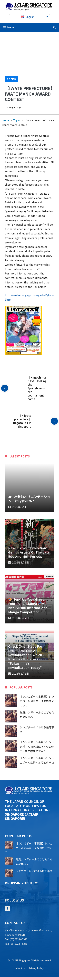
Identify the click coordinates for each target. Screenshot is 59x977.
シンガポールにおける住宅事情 (34, 871)
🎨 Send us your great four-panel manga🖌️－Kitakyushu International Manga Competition (28, 605)
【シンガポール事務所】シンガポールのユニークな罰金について (37, 701)
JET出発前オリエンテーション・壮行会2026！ (29, 498)
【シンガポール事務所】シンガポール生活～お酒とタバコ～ (37, 762)
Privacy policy (36, 968)
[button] (54, 27)
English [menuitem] (30, 17)
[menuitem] (29, 16)
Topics (11, 79)
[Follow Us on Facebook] (7, 908)
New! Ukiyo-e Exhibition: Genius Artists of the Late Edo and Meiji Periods (28, 552)
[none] (29, 16)
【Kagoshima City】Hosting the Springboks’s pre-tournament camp (37, 388)
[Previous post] (4, 388)
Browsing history (21, 882)
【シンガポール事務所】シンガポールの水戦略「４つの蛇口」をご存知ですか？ (37, 746)
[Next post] (54, 421)
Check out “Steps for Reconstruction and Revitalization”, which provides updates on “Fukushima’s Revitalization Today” (25, 657)
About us (20, 968)
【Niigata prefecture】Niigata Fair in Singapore (22, 421)
